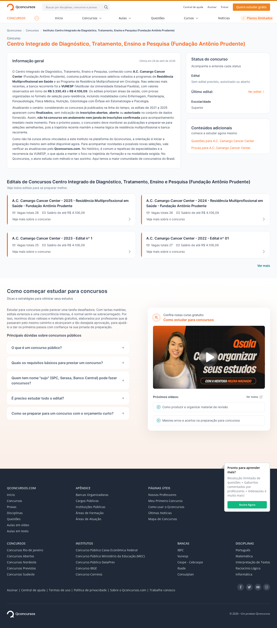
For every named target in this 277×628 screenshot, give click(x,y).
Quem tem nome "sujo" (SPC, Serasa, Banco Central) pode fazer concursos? (64, 380)
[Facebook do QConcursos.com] (240, 587)
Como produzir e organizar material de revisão (195, 407)
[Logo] (21, 7)
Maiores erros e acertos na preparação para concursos (201, 420)
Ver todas (252, 396)
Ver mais (263, 265)
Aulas (123, 18)
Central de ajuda (193, 7)
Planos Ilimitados (257, 18)
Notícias (224, 18)
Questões (158, 18)
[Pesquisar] (105, 7)
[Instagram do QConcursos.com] (266, 587)
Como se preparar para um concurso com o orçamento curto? (62, 413)
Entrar (225, 7)
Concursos (89, 18)
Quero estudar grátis (251, 7)
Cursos (189, 18)
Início (59, 18)
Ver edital (254, 91)
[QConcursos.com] (21, 614)
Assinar (212, 7)
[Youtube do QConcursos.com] (257, 587)
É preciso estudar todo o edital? (37, 398)
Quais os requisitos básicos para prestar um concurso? (57, 363)
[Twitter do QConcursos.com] (249, 587)
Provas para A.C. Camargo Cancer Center (220, 148)
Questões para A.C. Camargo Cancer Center (222, 141)
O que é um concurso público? (36, 347)
